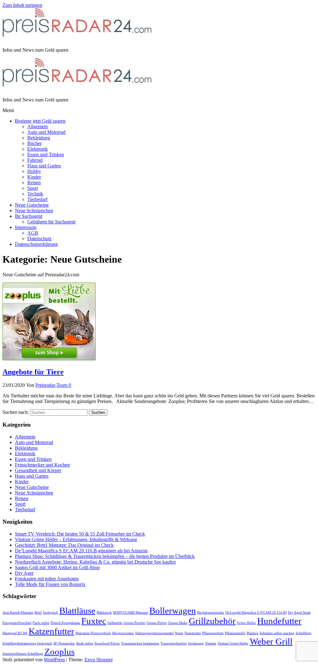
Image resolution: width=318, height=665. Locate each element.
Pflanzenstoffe (235, 633)
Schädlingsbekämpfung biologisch (27, 643)
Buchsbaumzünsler (210, 612)
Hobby (34, 171)
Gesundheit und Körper (38, 470)
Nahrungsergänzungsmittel (154, 633)
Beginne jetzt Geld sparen (40, 121)
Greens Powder (134, 623)
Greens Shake (178, 623)
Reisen (34, 182)
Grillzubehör (212, 621)
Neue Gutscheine (32, 205)
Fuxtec (93, 621)
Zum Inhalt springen (22, 5)
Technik (35, 193)
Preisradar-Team (52, 385)
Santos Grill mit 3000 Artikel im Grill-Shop (57, 567)
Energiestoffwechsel (16, 623)
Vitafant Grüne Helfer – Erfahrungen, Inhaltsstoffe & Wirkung (76, 539)
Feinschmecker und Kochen (42, 464)
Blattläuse (77, 611)
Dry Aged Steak (299, 612)
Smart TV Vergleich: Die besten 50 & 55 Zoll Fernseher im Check (80, 533)
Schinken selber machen (277, 633)
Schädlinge (303, 633)
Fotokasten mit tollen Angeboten (47, 578)
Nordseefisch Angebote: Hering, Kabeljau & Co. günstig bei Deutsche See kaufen (95, 561)
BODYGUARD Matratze (130, 612)
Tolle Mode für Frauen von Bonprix (50, 584)
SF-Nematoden (64, 643)
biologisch (50, 612)
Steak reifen (84, 643)
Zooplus (59, 652)
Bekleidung (38, 137)
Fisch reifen (41, 623)
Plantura (252, 633)
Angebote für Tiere (33, 372)
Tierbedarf (37, 199)
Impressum (25, 227)
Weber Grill (271, 641)
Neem (179, 633)
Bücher (34, 143)
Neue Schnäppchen (34, 210)
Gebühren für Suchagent (51, 221)
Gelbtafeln (114, 623)
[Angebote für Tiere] (49, 358)
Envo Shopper (98, 659)
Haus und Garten (44, 165)
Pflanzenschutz (213, 633)
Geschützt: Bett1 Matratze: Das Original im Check (64, 545)
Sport (32, 188)
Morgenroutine (123, 633)
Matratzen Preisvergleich (93, 633)
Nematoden (192, 633)
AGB (32, 233)
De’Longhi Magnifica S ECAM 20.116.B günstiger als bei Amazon (81, 550)
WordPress (54, 659)
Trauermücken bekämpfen (140, 643)
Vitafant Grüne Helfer (232, 643)
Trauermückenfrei (174, 643)
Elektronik (37, 149)
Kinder (34, 177)
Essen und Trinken (45, 154)
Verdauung (196, 643)
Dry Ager (24, 573)
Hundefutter (279, 621)
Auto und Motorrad (46, 132)
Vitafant (210, 643)
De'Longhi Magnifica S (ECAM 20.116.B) (256, 612)
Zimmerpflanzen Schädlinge (22, 653)
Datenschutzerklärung (36, 244)
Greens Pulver (157, 623)
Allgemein (37, 126)
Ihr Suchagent (28, 216)
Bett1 (38, 612)
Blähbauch (104, 612)
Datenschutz (39, 238)
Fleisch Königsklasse (65, 623)
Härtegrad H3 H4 (14, 633)
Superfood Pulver (107, 643)
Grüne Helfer (246, 623)
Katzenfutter (51, 631)
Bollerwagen (172, 611)
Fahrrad (35, 160)
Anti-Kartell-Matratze (17, 612)
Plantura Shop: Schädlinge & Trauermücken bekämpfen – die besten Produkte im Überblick (105, 556)
